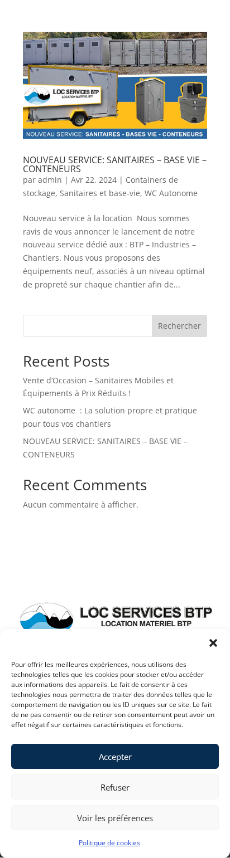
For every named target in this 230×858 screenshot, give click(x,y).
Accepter (115, 756)
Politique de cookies (109, 842)
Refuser (115, 787)
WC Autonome (171, 193)
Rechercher (179, 325)
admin (50, 179)
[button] (213, 643)
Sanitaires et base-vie (100, 193)
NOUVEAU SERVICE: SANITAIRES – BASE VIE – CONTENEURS (115, 164)
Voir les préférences (115, 817)
